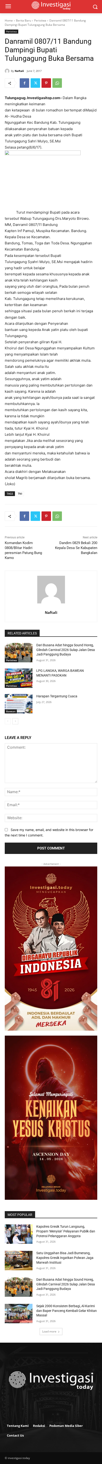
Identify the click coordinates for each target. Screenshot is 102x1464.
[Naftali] (8, 71)
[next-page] (15, 721)
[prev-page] (8, 721)
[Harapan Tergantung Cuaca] (18, 703)
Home (9, 20)
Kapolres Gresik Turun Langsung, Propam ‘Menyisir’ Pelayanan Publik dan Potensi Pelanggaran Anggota (65, 1231)
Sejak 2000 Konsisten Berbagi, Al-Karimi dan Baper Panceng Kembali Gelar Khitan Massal (66, 1310)
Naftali (19, 71)
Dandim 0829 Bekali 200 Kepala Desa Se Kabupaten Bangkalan (76, 548)
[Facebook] (24, 83)
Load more (49, 1331)
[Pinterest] (46, 83)
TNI (20, 493)
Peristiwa (40, 20)
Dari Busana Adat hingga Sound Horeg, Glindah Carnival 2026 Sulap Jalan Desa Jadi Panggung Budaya (65, 649)
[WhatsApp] (57, 83)
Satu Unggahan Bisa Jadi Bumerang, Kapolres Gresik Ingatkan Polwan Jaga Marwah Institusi (64, 1257)
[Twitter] (35, 83)
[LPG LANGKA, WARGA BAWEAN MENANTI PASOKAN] (18, 678)
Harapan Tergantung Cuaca (56, 696)
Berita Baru (23, 20)
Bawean (10, 711)
